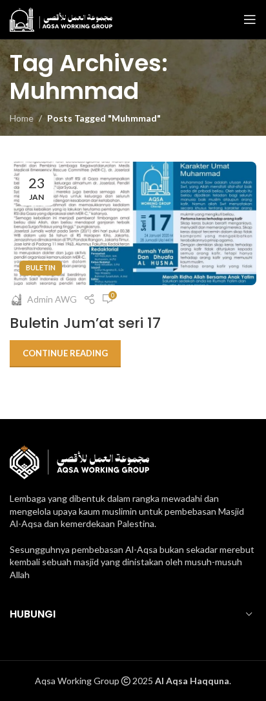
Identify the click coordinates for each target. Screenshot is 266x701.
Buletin (41, 267)
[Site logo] (61, 18)
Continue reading (65, 353)
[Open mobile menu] (250, 19)
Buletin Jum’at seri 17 (85, 323)
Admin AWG (52, 299)
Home (22, 118)
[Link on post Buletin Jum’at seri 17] (133, 223)
